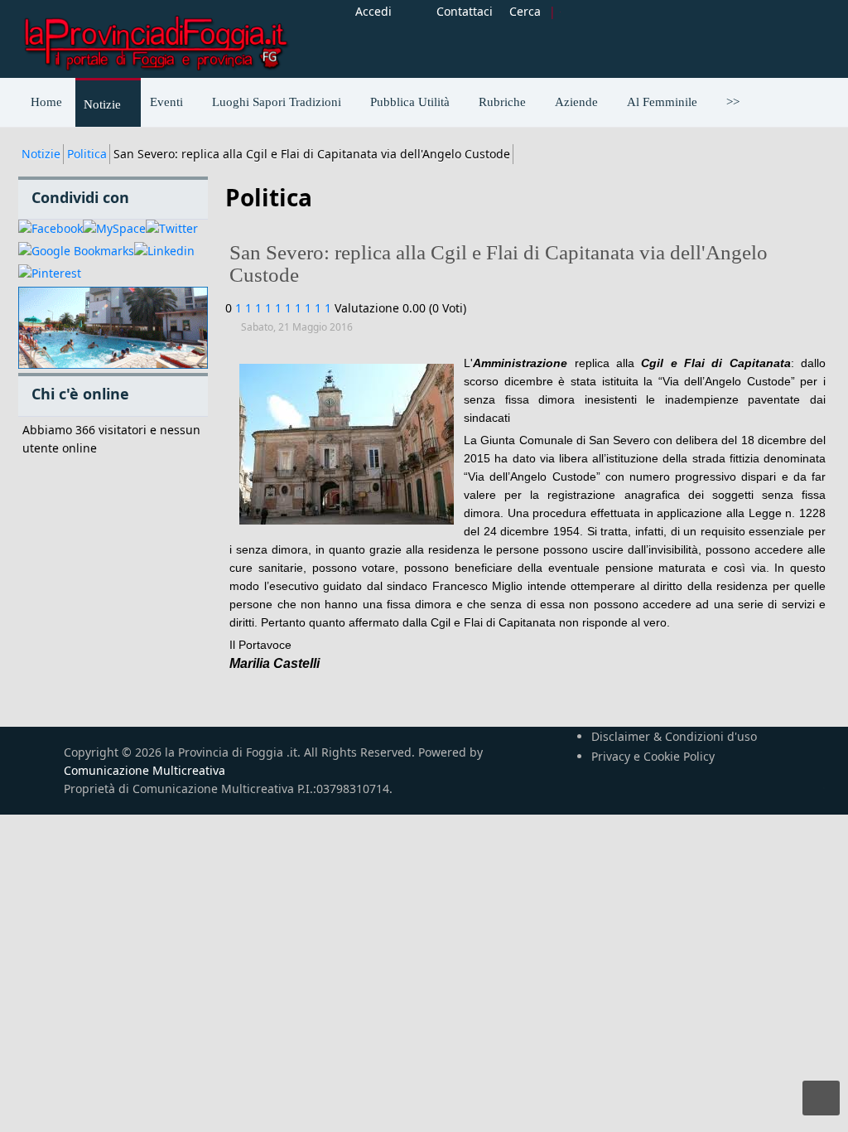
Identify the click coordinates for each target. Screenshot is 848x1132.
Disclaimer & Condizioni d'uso (674, 736)
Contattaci (464, 11)
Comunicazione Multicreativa (144, 770)
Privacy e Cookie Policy (653, 756)
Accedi (373, 11)
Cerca (525, 11)
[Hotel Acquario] (113, 328)
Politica (87, 154)
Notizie (41, 154)
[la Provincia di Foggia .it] (155, 37)
